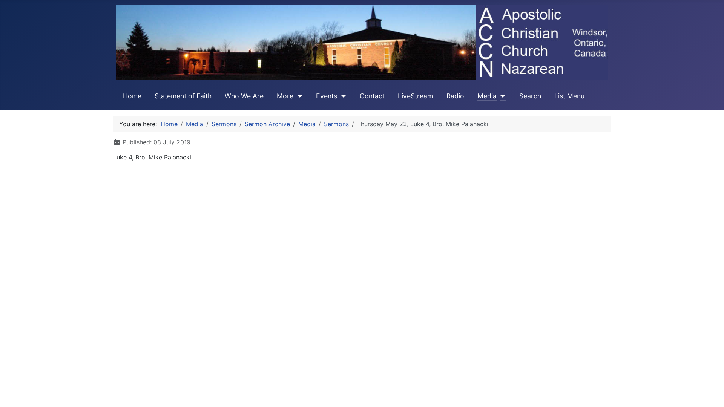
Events (326, 96)
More (285, 96)
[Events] (342, 96)
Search (530, 96)
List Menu (569, 96)
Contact (372, 96)
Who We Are (244, 96)
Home (132, 96)
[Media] (501, 96)
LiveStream (415, 96)
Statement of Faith (183, 96)
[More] (298, 96)
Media (487, 96)
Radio (455, 96)
